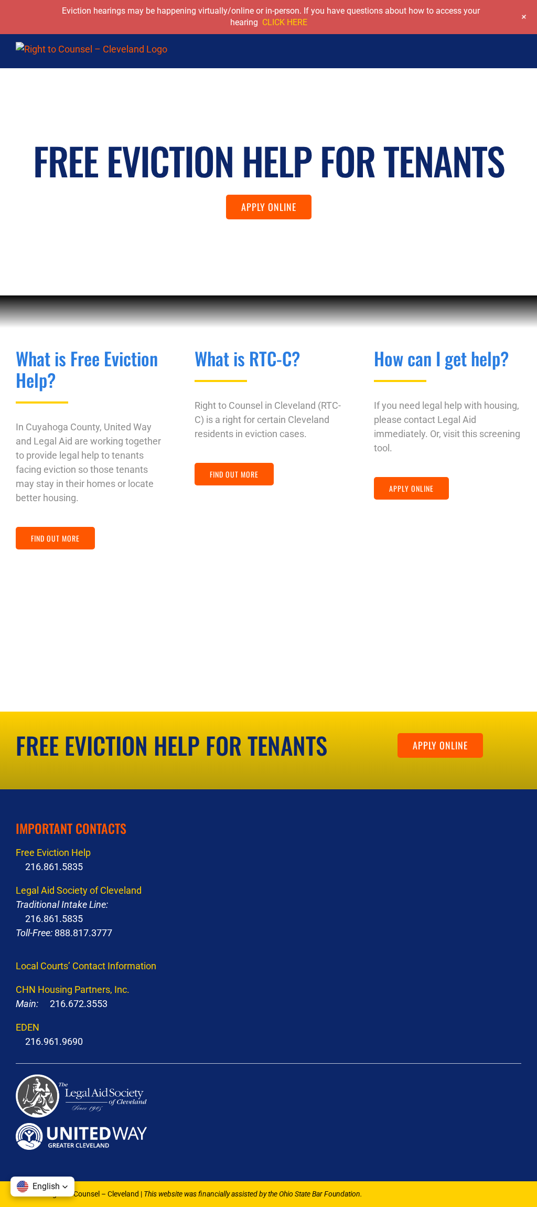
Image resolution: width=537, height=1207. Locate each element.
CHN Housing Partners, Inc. (73, 989)
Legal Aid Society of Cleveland (79, 890)
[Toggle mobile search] (498, 57)
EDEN (27, 1027)
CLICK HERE (284, 22)
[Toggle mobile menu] (517, 57)
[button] (42, 1186)
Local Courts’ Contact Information (86, 965)
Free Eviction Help (53, 852)
